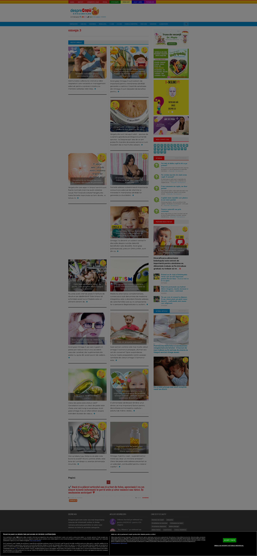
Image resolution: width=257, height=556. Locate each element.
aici (16, 548)
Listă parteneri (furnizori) (119, 543)
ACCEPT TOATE (229, 540)
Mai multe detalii (35, 540)
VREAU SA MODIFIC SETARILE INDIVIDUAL (229, 545)
